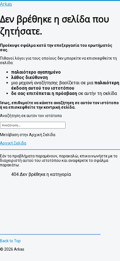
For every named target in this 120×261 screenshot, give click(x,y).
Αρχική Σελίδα (13, 143)
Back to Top (10, 241)
